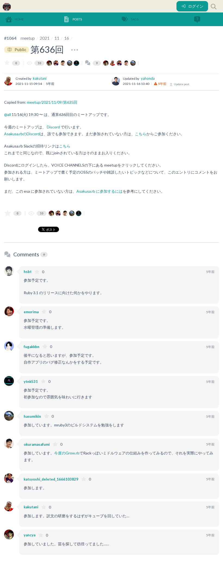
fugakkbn (31, 346)
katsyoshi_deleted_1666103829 (51, 479)
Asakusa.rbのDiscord (22, 133)
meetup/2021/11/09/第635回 (52, 102)
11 (56, 38)
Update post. (181, 84)
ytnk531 (31, 381)
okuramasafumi (37, 444)
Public (20, 49)
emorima (31, 312)
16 (66, 38)
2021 (44, 38)
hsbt (28, 271)
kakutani (40, 78)
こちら (140, 133)
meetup (28, 38)
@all (7, 114)
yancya (29, 535)
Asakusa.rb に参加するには (99, 191)
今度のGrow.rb (66, 453)
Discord (53, 127)
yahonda (148, 78)
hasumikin (32, 416)
